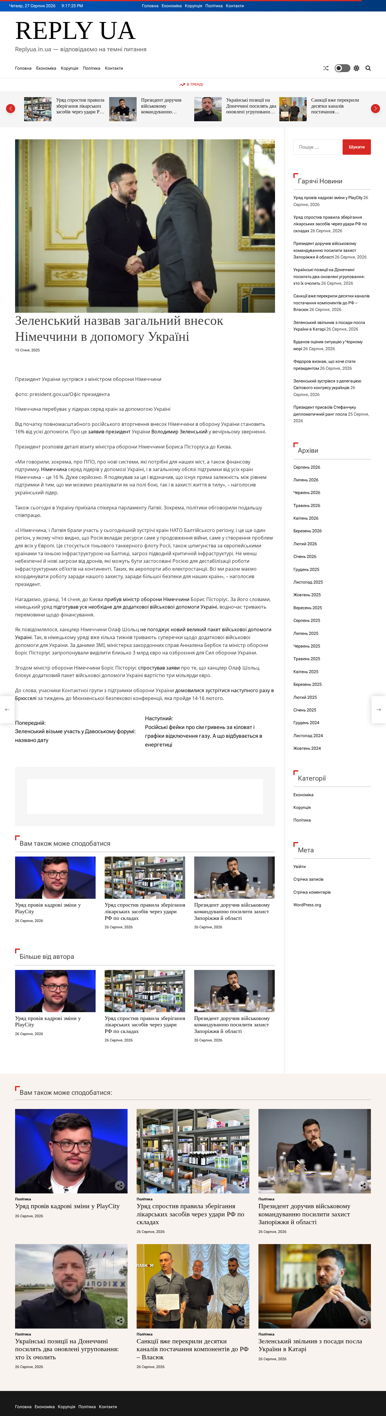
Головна (150, 5)
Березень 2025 (307, 684)
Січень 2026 (304, 556)
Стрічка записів (308, 879)
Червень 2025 (306, 646)
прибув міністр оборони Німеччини (146, 599)
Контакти (235, 5)
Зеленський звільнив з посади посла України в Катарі (335, 106)
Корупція (193, 5)
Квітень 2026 (305, 518)
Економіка (172, 5)
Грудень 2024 (306, 722)
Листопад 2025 (308, 582)
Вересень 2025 (307, 607)
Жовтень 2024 (307, 748)
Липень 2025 (305, 633)
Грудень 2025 (306, 569)
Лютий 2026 (305, 543)
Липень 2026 (305, 479)
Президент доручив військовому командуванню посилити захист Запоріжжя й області (77, 112)
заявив (96, 431)
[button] (10, 108)
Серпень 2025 (306, 620)
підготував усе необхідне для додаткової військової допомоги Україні (135, 606)
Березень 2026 (307, 530)
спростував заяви (159, 667)
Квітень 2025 (305, 671)
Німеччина (54, 469)
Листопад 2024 (308, 735)
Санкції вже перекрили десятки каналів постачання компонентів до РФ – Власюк (250, 112)
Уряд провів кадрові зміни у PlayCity (327, 197)
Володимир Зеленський (179, 431)
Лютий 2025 (305, 697)
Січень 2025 (304, 710)
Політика (214, 5)
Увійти (299, 866)
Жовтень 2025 (307, 594)
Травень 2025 (306, 658)
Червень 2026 (306, 492)
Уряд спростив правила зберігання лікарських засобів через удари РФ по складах (145, 911)
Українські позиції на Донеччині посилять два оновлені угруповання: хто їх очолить (166, 109)
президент (118, 431)
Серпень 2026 (306, 467)
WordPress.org (307, 904)
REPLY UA (75, 30)
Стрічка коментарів (312, 892)
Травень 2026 (306, 505)
